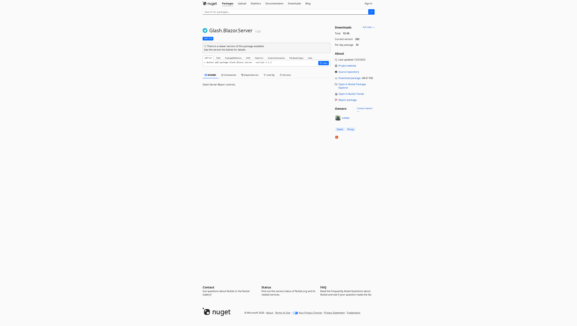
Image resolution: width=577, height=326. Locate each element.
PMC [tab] (218, 58)
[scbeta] (338, 118)
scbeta (345, 118)
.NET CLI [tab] (208, 58)
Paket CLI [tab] (259, 58)
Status (266, 287)
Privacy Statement (334, 312)
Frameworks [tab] (229, 75)
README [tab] (211, 75)
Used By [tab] (270, 75)
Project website (347, 65)
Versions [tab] (286, 75)
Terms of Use (282, 312)
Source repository (349, 72)
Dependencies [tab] (251, 75)
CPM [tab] (248, 58)
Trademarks (353, 312)
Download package (350, 78)
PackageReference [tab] (233, 58)
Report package (348, 100)
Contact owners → (365, 110)
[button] (323, 63)
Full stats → (369, 27)
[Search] (371, 12)
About (269, 312)
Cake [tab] (310, 58)
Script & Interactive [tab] (276, 58)
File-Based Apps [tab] (296, 58)
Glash (340, 129)
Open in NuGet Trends (351, 94)
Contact (208, 287)
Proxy (350, 129)
